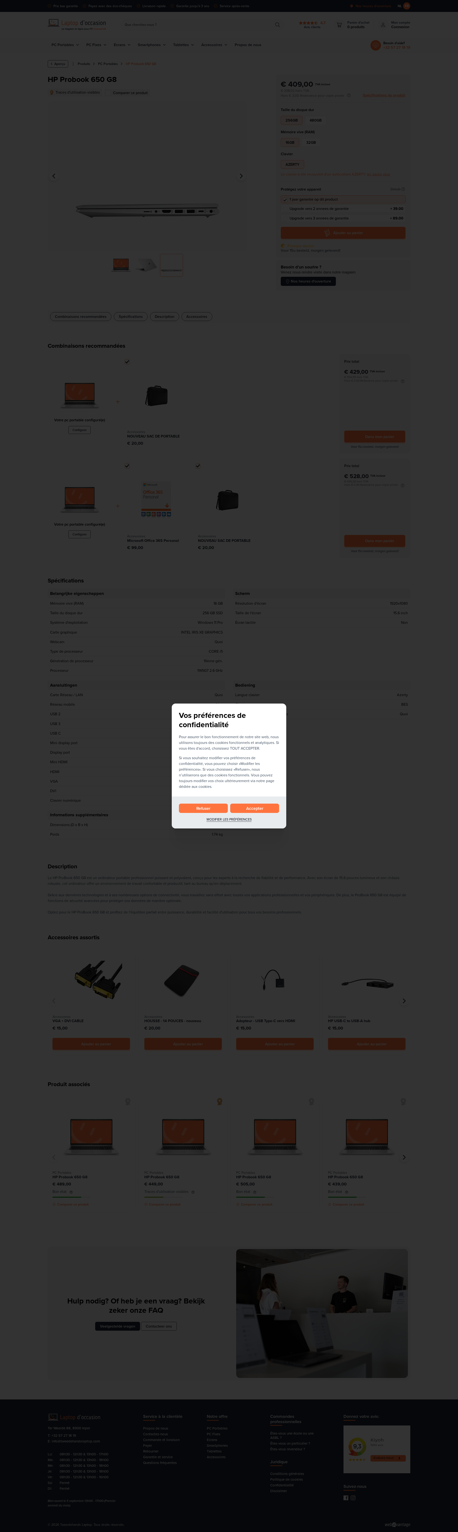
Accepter (254, 808)
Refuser (203, 808)
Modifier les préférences (229, 819)
